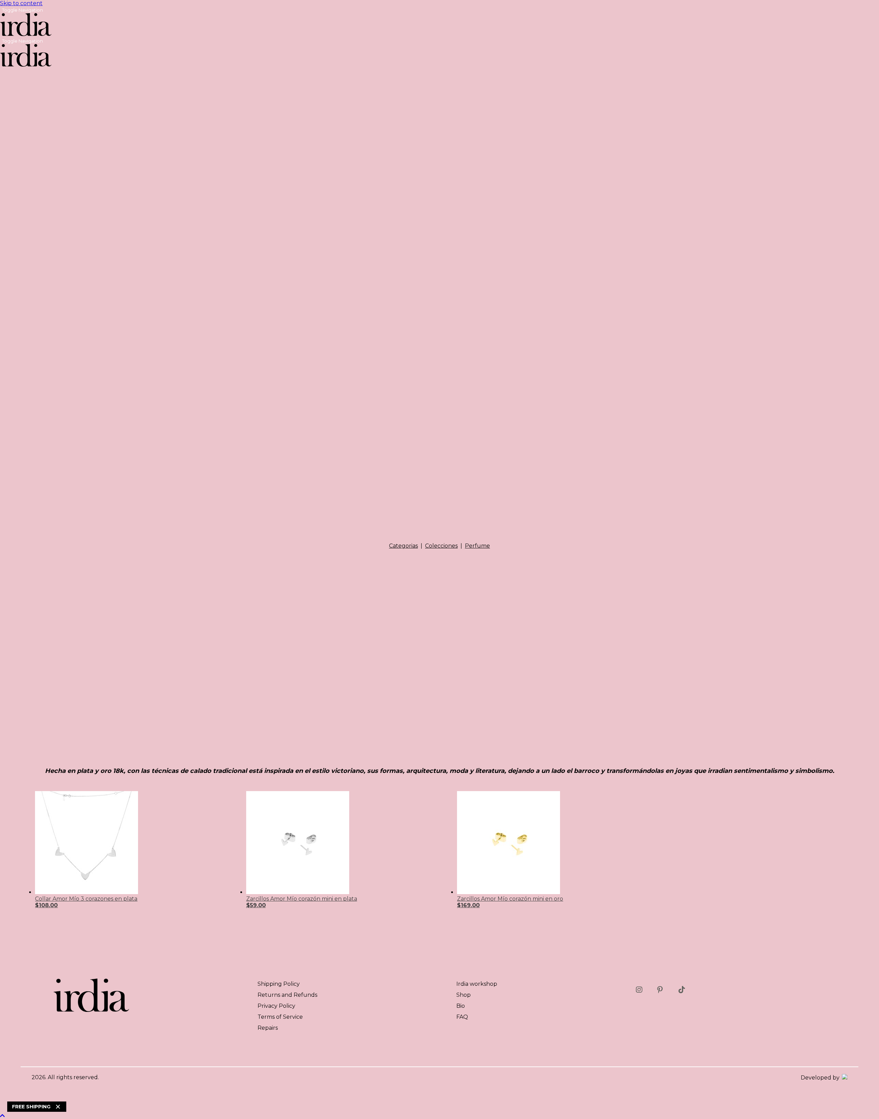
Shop (463, 995)
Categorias (403, 546)
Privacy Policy (276, 1006)
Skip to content (21, 3)
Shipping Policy (279, 984)
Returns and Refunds (287, 995)
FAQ (462, 1017)
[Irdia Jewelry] (26, 34)
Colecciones (441, 546)
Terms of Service (280, 1017)
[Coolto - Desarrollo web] (844, 1077)
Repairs (268, 1028)
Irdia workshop (476, 984)
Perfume (477, 546)
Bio (460, 1006)
